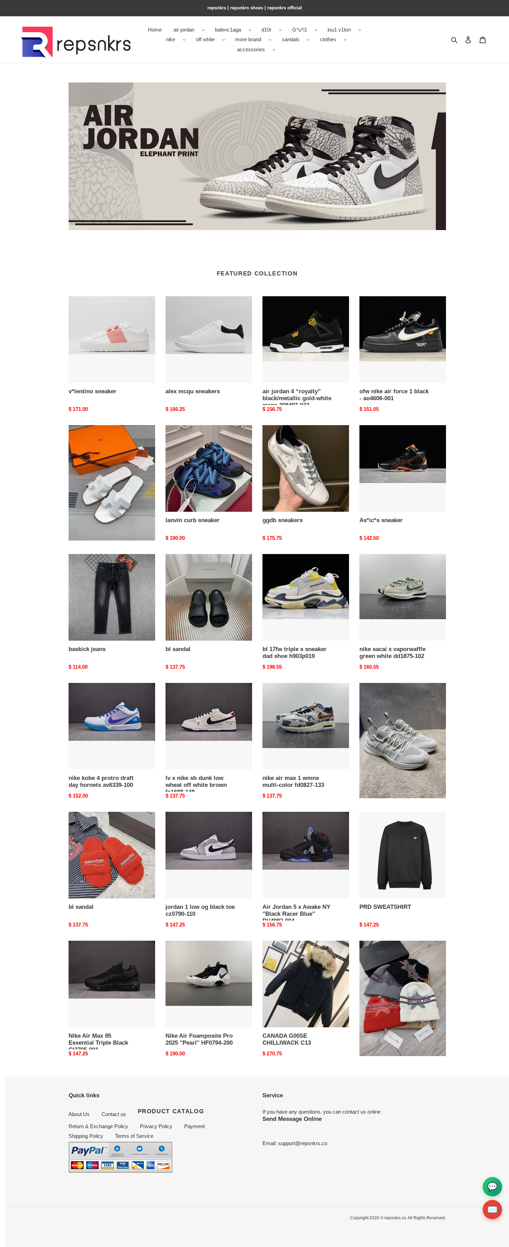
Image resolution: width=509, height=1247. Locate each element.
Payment (194, 1126)
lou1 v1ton (339, 30)
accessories (251, 49)
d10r (266, 30)
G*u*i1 (299, 30)
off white (205, 39)
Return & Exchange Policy (98, 1126)
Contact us (113, 1114)
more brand (248, 39)
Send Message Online (292, 1119)
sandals (291, 39)
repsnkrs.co (395, 1217)
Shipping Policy (86, 1136)
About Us (79, 1114)
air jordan (183, 30)
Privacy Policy (156, 1126)
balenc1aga (228, 30)
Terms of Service (134, 1136)
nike (170, 39)
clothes (328, 39)
